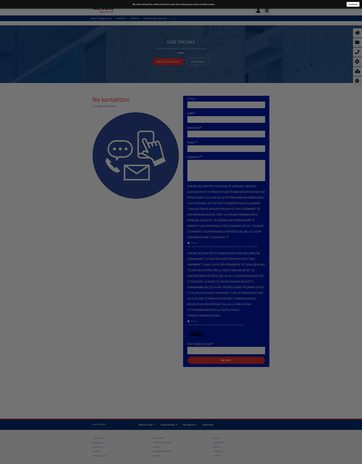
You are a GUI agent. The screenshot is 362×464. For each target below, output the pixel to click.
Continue (353, 4)
